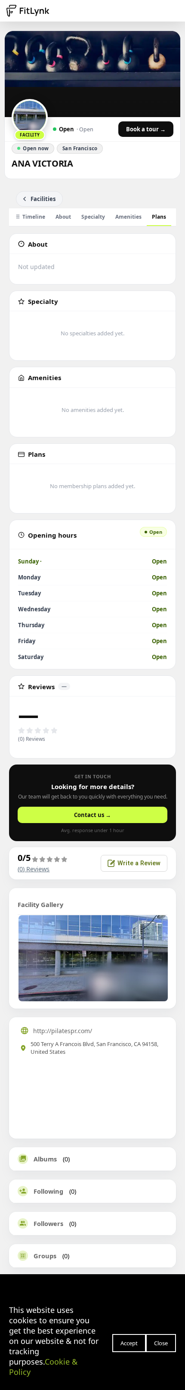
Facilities (43, 199)
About (63, 216)
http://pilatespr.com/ (62, 1031)
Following (48, 1191)
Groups (45, 1255)
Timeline (33, 216)
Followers (48, 1223)
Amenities (128, 216)
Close (161, 1343)
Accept (129, 1343)
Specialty (93, 216)
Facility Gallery (40, 904)
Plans (159, 216)
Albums (45, 1158)
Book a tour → (146, 129)
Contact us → (92, 815)
